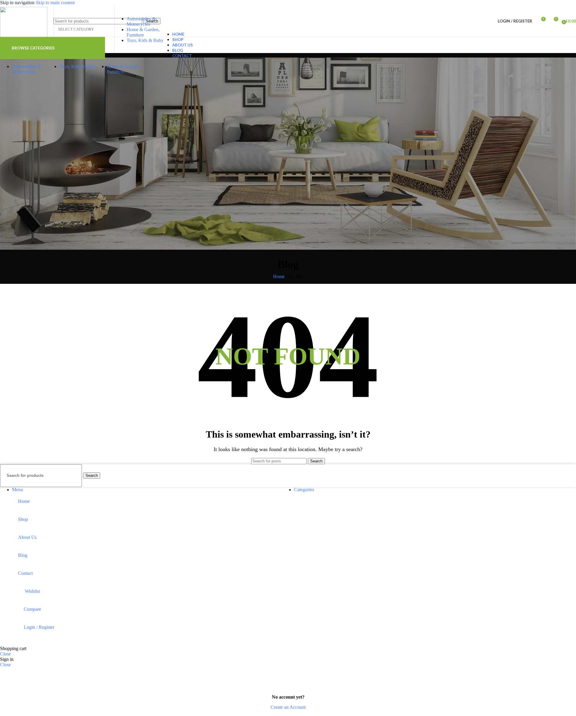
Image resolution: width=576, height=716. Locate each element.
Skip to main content (55, 2)
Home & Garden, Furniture (143, 32)
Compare (32, 609)
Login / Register (39, 627)
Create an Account (288, 707)
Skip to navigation (18, 2)
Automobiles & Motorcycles (141, 21)
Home (279, 276)
